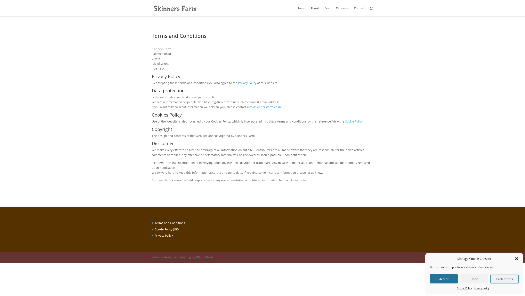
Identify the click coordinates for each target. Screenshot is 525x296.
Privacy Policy (481, 288)
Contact (359, 8)
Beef (327, 8)
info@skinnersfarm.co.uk (264, 107)
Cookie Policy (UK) (167, 229)
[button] (517, 259)
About (314, 8)
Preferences (504, 279)
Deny (474, 279)
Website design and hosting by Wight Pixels (182, 257)
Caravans (342, 8)
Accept (444, 279)
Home (301, 8)
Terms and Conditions (170, 223)
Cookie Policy (464, 288)
